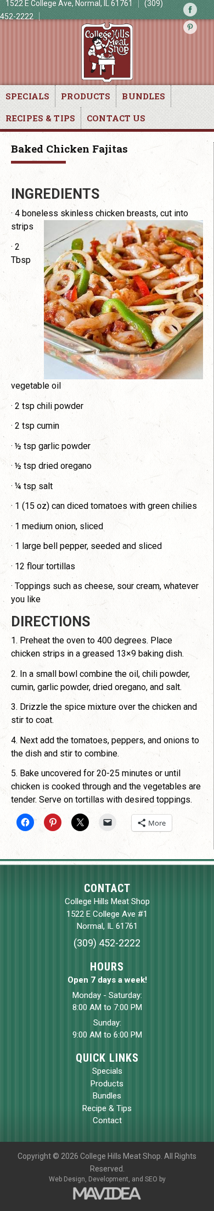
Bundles (143, 96)
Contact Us (116, 118)
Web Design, (68, 1179)
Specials (27, 96)
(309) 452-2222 (107, 943)
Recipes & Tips (40, 118)
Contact (107, 1120)
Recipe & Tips (107, 1108)
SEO (151, 1179)
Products (85, 96)
